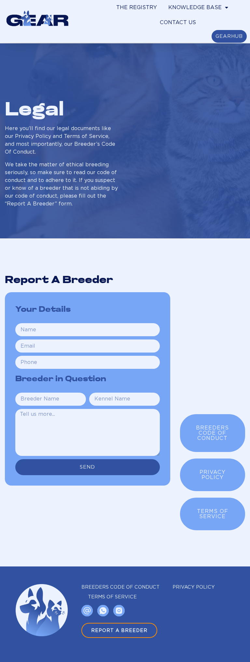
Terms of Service (112, 596)
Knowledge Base (195, 7)
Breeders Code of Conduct (120, 587)
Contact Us (178, 22)
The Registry (136, 7)
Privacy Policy (194, 587)
